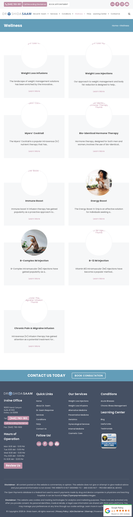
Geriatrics (72, 419)
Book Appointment (58, 4)
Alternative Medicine (77, 410)
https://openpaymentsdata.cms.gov (79, 495)
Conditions (66, 14)
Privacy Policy (62, 511)
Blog (103, 419)
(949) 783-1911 (14, 4)
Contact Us (115, 14)
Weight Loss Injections (78, 401)
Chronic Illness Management (114, 405)
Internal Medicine (76, 428)
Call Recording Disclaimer (34, 4)
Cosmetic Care (75, 433)
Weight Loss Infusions (78, 405)
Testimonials (106, 428)
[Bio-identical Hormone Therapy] (98, 115)
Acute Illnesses (107, 401)
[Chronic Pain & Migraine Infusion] (34, 310)
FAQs (89, 14)
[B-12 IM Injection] (98, 242)
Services (54, 14)
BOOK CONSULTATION (89, 375)
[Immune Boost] (34, 182)
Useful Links (106, 424)
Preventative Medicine (78, 415)
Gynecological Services (78, 424)
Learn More (34, 91)
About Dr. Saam (39, 14)
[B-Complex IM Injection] (34, 242)
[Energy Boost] (98, 182)
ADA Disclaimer (77, 511)
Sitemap (89, 511)
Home (115, 25)
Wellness (79, 14)
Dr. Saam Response (45, 410)
